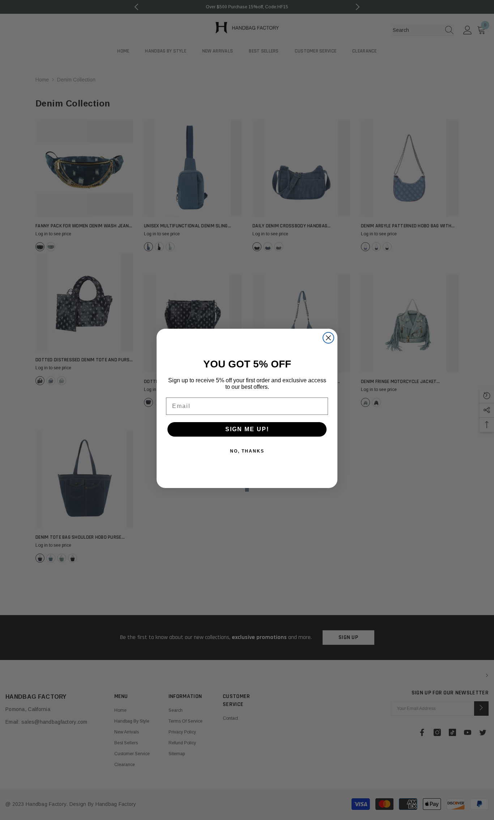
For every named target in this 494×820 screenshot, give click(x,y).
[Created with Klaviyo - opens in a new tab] (247, 490)
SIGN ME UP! (247, 429)
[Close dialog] (328, 337)
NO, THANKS (247, 451)
